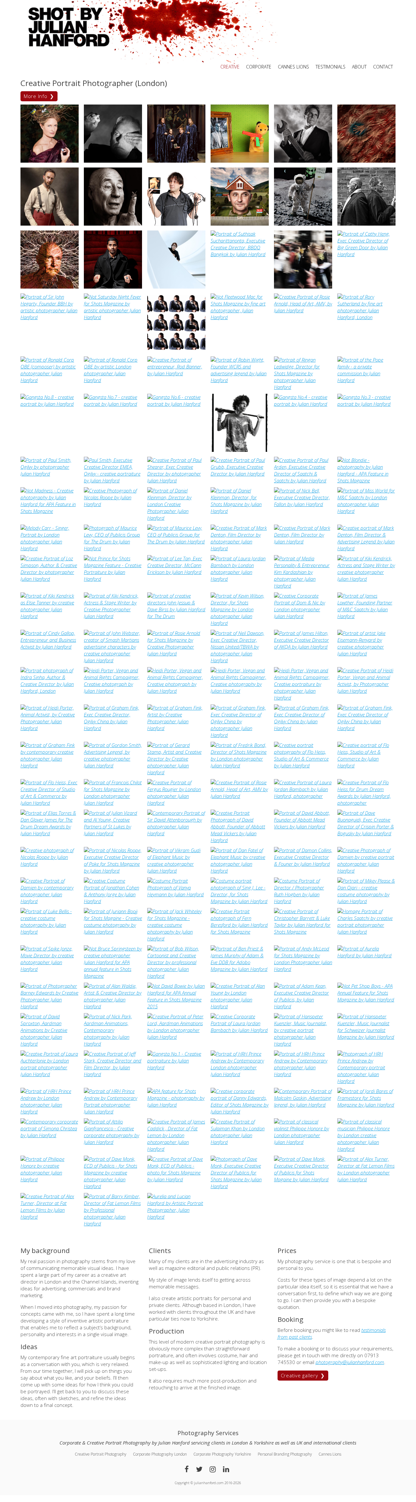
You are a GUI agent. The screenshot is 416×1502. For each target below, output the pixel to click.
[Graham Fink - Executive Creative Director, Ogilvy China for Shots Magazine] (113, 728)
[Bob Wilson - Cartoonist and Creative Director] (176, 976)
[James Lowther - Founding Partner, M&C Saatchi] (366, 616)
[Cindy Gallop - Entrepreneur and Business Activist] (49, 646)
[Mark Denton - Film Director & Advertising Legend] (366, 548)
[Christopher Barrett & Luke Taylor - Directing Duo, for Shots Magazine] (303, 931)
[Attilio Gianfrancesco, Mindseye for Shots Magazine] (113, 1142)
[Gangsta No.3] (366, 404)
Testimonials (330, 67)
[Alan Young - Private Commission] (240, 1006)
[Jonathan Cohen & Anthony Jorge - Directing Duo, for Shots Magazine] (113, 901)
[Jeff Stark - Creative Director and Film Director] (113, 1074)
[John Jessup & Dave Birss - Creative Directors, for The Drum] (176, 616)
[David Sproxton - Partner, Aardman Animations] (49, 1043)
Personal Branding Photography (285, 1454)
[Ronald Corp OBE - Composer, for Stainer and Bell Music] (49, 380)
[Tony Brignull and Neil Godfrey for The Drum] (366, 223)
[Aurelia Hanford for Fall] (366, 955)
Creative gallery (299, 1375)
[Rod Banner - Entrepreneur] (176, 373)
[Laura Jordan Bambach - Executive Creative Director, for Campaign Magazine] (240, 1030)
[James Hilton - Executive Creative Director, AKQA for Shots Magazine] (303, 646)
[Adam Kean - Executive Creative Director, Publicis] (303, 1006)
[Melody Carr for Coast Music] (49, 548)
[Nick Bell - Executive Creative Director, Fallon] (303, 504)
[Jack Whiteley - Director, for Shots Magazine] (176, 938)
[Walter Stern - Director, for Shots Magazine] (176, 223)
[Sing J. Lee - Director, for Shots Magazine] (240, 901)
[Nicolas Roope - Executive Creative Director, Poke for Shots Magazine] (49, 864)
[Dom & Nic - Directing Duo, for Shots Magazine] (303, 616)
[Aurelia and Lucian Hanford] (176, 1216)
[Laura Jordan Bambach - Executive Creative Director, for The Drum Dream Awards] (303, 796)
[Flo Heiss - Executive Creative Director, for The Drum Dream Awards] (366, 803)
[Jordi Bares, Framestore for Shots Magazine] (366, 1104)
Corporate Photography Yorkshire (222, 1454)
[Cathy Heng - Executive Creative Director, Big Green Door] (366, 254)
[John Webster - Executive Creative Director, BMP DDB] (113, 660)
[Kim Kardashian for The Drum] (303, 585)
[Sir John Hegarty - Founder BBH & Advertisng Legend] (49, 317)
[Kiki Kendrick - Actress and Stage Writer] (366, 579)
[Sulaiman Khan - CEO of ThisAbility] (240, 1142)
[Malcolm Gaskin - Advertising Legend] (303, 1104)
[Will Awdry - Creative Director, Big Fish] (240, 223)
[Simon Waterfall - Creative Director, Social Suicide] (49, 223)
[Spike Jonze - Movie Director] (49, 969)
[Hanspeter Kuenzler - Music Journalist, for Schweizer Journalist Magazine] (303, 1043)
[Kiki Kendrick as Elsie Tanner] (49, 616)
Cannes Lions (293, 67)
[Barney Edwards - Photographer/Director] (49, 1006)
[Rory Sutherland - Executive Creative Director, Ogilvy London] (366, 317)
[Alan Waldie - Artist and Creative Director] (113, 1006)
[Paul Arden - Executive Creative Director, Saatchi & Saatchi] (303, 480)
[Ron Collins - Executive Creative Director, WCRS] (240, 160)
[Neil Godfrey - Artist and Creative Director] (366, 160)
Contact (383, 67)
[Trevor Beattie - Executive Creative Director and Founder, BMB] (303, 223)
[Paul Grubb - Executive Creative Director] (240, 473)
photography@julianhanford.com (350, 1362)
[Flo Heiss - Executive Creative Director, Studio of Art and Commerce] (303, 765)
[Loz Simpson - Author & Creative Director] (49, 579)
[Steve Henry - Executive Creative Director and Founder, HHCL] (303, 286)
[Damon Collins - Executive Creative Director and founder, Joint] (303, 864)
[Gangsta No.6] (176, 404)
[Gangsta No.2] (176, 1067)
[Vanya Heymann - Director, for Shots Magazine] (176, 894)
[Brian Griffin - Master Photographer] (113, 160)
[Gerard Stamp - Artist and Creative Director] (176, 772)
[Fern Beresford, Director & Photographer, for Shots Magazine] (240, 931)
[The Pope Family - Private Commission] (366, 380)
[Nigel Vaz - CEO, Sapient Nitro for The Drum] (113, 286)
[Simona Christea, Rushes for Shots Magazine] (49, 1135)
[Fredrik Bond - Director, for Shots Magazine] (240, 765)
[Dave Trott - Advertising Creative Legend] (303, 160)
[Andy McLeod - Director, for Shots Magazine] (303, 969)
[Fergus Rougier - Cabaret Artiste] (176, 803)
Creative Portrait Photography (100, 1454)
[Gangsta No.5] (240, 450)
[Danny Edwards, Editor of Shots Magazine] (240, 1111)
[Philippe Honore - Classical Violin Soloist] (303, 1142)
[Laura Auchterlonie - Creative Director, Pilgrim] (49, 1074)
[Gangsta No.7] (113, 404)
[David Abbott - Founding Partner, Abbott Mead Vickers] (240, 840)
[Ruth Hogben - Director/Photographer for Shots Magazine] (303, 901)
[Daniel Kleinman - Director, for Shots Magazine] (240, 511)
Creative (230, 67)
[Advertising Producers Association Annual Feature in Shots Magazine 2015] (113, 317)
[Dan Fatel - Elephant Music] (240, 870)
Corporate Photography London (160, 1454)
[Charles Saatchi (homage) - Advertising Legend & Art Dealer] (366, 931)
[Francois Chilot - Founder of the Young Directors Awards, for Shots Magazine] (113, 803)
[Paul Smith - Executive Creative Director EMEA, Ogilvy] (49, 473)
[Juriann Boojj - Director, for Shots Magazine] (113, 931)
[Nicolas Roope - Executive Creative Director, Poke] (113, 504)
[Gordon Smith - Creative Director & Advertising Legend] (113, 765)
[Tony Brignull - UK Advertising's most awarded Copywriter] (113, 223)
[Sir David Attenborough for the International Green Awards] (176, 833)
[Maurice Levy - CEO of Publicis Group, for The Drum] (113, 548)
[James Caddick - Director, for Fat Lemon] (176, 1149)
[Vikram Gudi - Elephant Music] (176, 870)
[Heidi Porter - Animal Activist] (113, 691)
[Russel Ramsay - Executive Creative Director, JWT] (176, 349)
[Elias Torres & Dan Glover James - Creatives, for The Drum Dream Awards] (49, 833)
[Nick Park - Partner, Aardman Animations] (113, 1043)
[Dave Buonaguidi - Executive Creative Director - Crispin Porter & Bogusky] (366, 833)
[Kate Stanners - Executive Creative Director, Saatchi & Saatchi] (49, 160)
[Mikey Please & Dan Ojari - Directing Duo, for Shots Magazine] (366, 901)
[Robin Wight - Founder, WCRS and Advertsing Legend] (240, 380)
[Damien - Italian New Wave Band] (366, 870)
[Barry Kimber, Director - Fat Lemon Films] (113, 1223)
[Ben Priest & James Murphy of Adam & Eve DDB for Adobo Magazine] (240, 969)
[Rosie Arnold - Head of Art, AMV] (303, 310)
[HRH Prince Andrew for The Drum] (240, 1074)
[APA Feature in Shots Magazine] (176, 1104)
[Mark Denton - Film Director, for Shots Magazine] (240, 548)
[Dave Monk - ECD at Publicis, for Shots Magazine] (113, 1186)
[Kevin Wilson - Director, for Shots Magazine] (240, 623)
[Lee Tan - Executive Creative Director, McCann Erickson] (176, 572)
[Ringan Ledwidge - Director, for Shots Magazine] (303, 387)
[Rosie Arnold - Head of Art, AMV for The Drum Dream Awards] (240, 796)
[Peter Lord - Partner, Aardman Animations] (176, 1037)
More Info (35, 96)
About (359, 67)
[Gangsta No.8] (49, 404)
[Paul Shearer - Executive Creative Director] (176, 480)
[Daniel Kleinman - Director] (176, 518)
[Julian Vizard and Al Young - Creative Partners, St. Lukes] (113, 833)
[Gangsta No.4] (303, 404)
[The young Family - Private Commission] (176, 160)
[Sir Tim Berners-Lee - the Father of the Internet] (49, 286)
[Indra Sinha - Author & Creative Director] (49, 691)
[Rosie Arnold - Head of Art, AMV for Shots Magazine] (176, 653)
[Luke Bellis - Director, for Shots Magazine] (49, 931)
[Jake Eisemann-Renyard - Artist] (366, 653)
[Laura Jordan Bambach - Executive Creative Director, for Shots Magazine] (240, 579)
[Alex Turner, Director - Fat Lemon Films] (366, 1179)
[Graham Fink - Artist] (176, 728)
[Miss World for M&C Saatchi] (366, 511)
